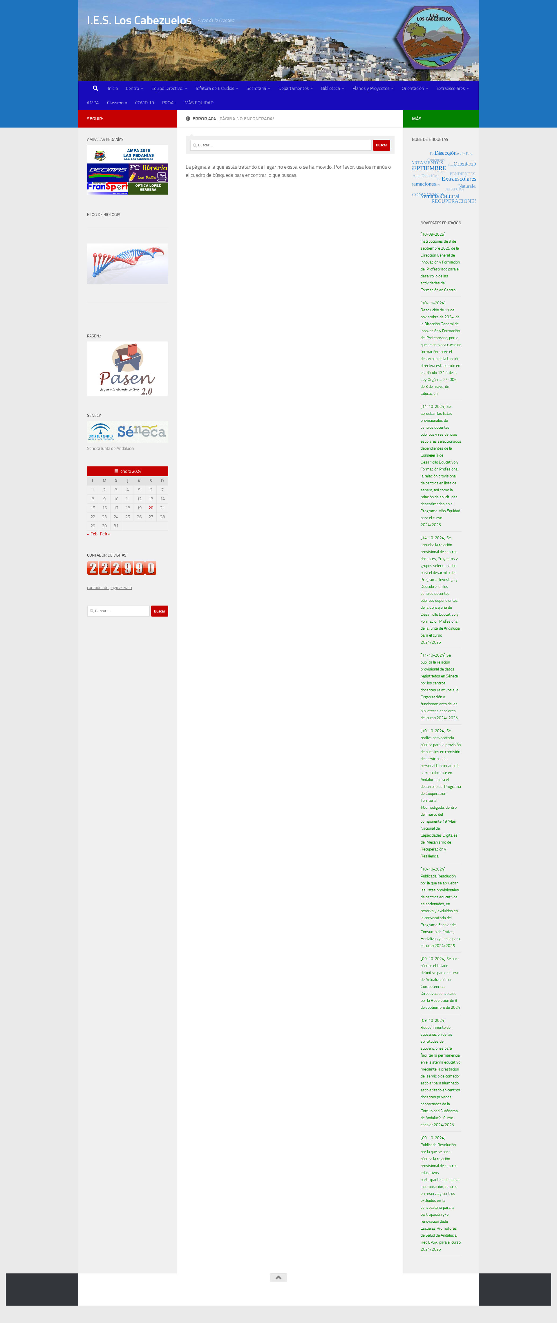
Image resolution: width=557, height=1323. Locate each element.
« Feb (92, 534)
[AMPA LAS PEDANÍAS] (127, 193)
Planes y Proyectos (370, 88)
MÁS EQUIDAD (199, 103)
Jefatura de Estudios (215, 88)
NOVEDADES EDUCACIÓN (441, 223)
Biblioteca (330, 88)
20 (151, 507)
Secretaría (256, 88)
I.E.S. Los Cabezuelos (139, 20)
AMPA (93, 103)
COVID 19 (144, 103)
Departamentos (293, 88)
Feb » (105, 534)
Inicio (113, 88)
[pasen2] (127, 394)
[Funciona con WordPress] (111, 1293)
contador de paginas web (109, 587)
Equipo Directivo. (167, 88)
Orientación (413, 88)
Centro (132, 88)
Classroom (117, 103)
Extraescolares (451, 88)
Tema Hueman (154, 1293)
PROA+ (169, 103)
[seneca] (127, 441)
